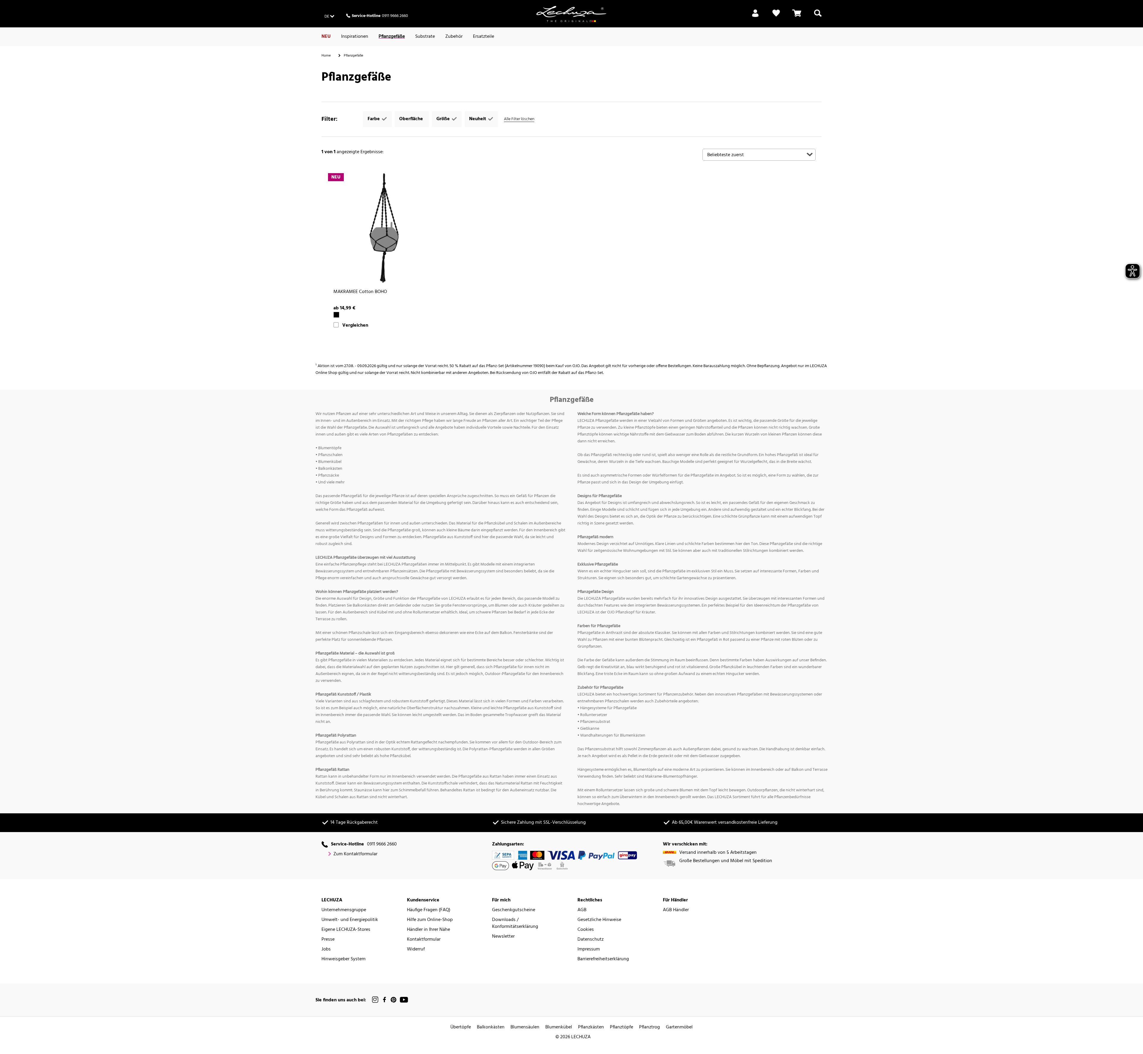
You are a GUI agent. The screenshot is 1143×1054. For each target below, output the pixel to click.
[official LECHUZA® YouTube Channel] (404, 999)
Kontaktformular (424, 939)
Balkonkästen (491, 1027)
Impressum (588, 949)
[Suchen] (817, 16)
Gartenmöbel (679, 1027)
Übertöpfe (460, 1027)
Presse (328, 939)
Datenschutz (590, 939)
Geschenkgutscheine (513, 910)
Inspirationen (354, 36)
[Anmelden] (755, 16)
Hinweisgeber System (343, 959)
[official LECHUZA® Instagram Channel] (375, 999)
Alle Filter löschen (519, 119)
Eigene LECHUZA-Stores (345, 929)
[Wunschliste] (776, 16)
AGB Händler (676, 910)
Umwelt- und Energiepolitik (349, 920)
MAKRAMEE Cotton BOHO (360, 292)
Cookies (585, 929)
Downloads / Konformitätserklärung (515, 923)
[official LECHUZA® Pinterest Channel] (393, 999)
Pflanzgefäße (392, 36)
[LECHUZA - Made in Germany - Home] (571, 14)
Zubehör (454, 36)
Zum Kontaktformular (355, 854)
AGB (581, 910)
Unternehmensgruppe (343, 910)
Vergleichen (355, 325)
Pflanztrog (649, 1027)
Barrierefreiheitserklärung (603, 959)
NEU (326, 36)
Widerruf (416, 949)
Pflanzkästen (591, 1027)
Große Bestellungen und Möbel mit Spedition (725, 861)
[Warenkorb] (796, 16)
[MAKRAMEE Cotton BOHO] (384, 229)
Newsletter (503, 936)
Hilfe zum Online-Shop (430, 920)
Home (326, 56)
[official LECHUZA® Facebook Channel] (384, 999)
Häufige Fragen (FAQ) (428, 910)
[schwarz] (336, 315)
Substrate (425, 36)
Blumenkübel (558, 1027)
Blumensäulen (524, 1027)
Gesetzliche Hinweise (599, 920)
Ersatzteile (483, 36)
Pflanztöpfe (621, 1027)
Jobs (326, 949)
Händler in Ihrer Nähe (428, 929)
